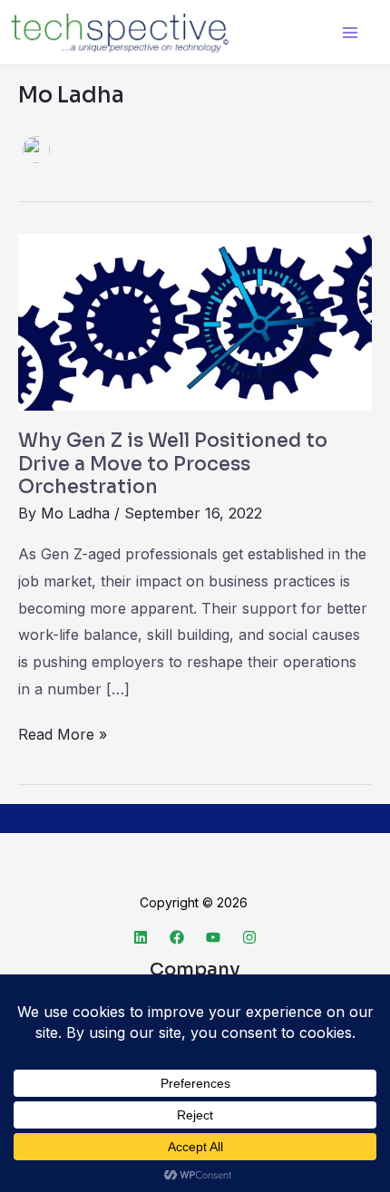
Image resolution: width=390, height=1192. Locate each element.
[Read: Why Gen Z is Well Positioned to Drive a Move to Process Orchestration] (195, 320)
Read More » (62, 732)
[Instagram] (249, 937)
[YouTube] (213, 937)
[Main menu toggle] (349, 32)
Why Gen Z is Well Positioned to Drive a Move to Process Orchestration (172, 464)
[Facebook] (177, 937)
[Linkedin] (140, 937)
